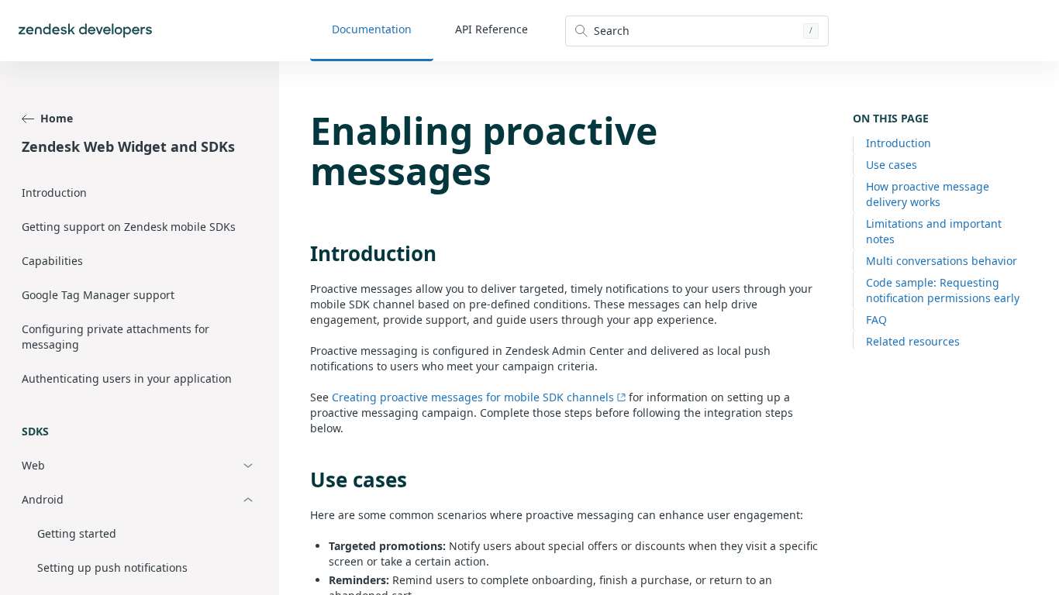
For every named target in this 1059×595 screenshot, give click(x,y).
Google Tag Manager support (98, 294)
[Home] (85, 30)
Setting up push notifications (112, 567)
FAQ (876, 319)
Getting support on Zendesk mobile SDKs (129, 226)
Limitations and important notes (934, 231)
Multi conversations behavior (941, 260)
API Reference (491, 29)
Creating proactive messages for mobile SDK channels (473, 397)
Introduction (54, 192)
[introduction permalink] (302, 253)
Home (56, 118)
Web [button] (33, 465)
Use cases (891, 164)
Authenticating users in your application (127, 378)
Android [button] (43, 499)
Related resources (913, 341)
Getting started (76, 533)
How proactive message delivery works (927, 194)
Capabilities (52, 260)
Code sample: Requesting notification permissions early (942, 290)
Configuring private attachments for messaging (115, 337)
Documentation (372, 29)
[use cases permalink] (302, 479)
